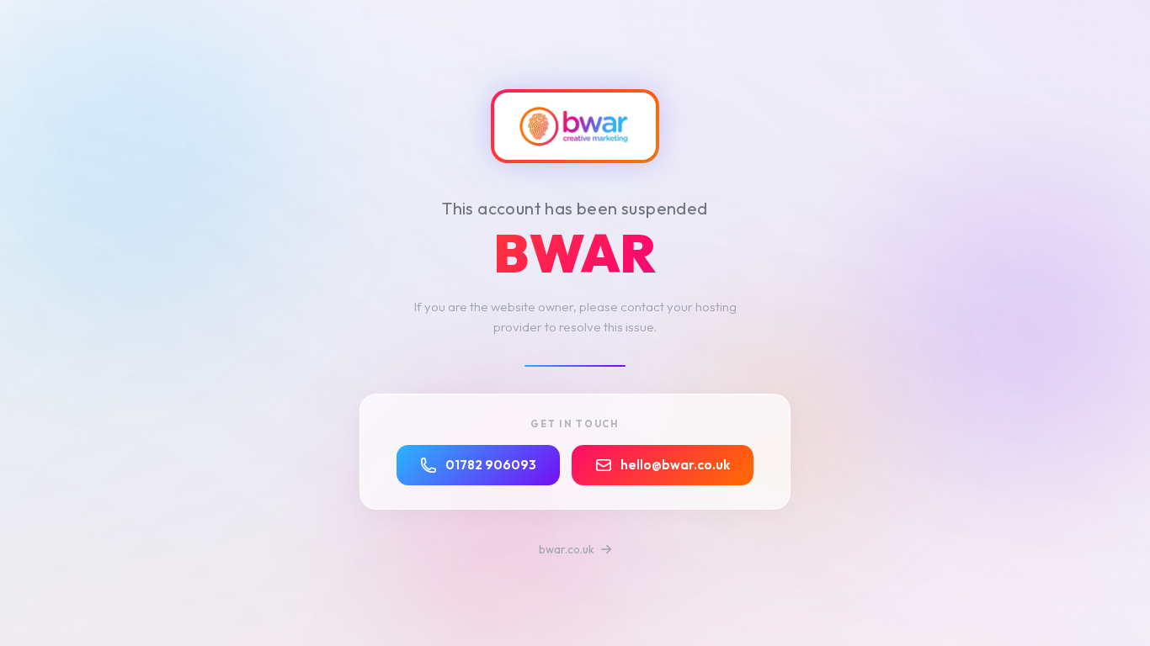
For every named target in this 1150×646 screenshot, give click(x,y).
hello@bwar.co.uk (675, 465)
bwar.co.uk (568, 549)
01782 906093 (490, 465)
